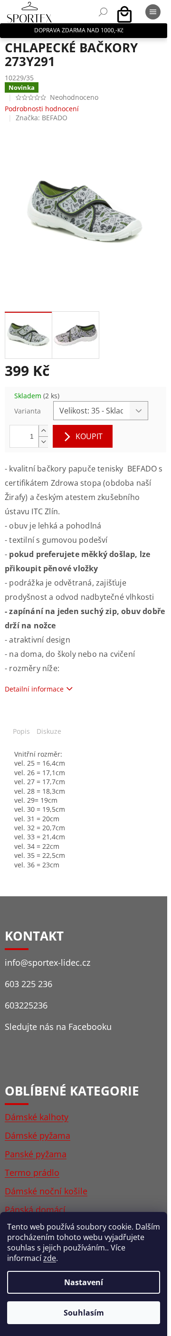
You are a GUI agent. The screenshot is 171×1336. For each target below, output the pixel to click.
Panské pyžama (35, 1154)
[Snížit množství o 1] (43, 441)
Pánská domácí (35, 1209)
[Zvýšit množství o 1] (43, 430)
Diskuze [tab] (49, 731)
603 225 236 (28, 984)
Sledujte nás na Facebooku (58, 1026)
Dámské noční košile (46, 1191)
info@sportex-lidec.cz (47, 962)
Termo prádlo (32, 1172)
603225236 (26, 1005)
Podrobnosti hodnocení (42, 108)
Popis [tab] (21, 731)
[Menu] (152, 11)
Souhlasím (84, 1312)
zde (49, 1258)
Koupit (89, 436)
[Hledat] (103, 11)
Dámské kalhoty (36, 1117)
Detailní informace (34, 688)
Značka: (41, 117)
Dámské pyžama (37, 1135)
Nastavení (83, 1282)
